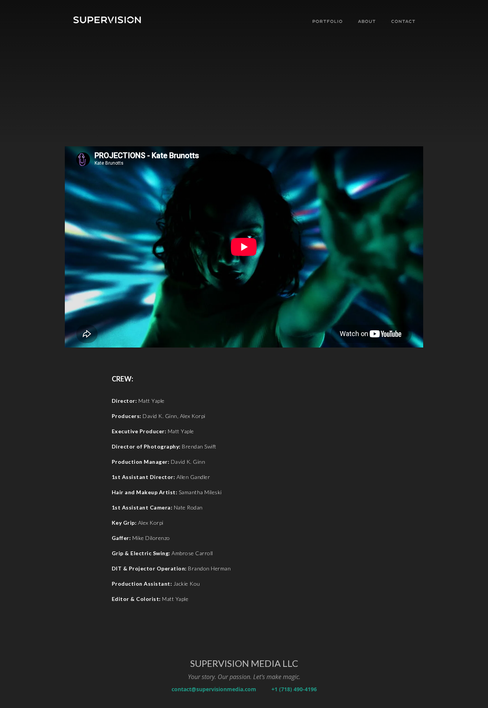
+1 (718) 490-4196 (294, 689)
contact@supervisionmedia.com (214, 689)
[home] (116, 21)
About (367, 21)
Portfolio (327, 21)
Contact (403, 21)
